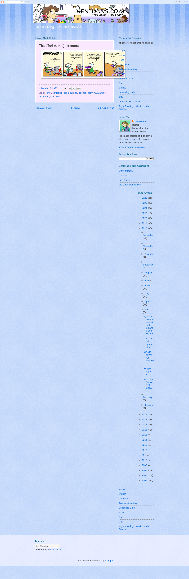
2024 (145, 208)
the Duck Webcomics (130, 184)
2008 (145, 470)
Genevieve (140, 121)
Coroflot (123, 175)
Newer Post (43, 108)
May (147, 293)
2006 (145, 480)
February (147, 397)
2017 (145, 424)
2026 (145, 197)
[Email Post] (65, 88)
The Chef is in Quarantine (149, 342)
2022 (145, 218)
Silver (122, 73)
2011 (144, 455)
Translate (57, 549)
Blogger (109, 560)
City (121, 97)
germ (90, 92)
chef (49, 92)
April (147, 301)
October (149, 254)
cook (66, 92)
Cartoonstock (126, 170)
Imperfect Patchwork (129, 101)
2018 (145, 419)
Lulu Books (124, 180)
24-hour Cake (126, 78)
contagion (57, 92)
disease (82, 92)
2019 (145, 414)
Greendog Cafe (127, 92)
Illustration (124, 64)
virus (58, 96)
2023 (145, 213)
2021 (145, 223)
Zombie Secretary (128, 69)
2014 (145, 439)
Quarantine (100, 92)
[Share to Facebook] (77, 88)
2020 (145, 228)
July (147, 280)
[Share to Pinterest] (80, 88)
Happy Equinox (148, 371)
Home (75, 108)
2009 (145, 465)
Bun (121, 83)
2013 (145, 444)
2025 (145, 203)
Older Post (106, 108)
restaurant (44, 96)
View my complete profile (132, 147)
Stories (122, 87)
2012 (145, 450)
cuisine (73, 92)
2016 (145, 429)
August (148, 272)
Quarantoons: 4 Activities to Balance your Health (149, 325)
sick (52, 96)
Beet (121, 60)
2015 (145, 434)
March (148, 309)
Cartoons (123, 498)
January (149, 405)
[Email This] (70, 88)
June (147, 285)
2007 (145, 475)
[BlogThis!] (72, 88)
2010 (145, 460)
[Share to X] (75, 88)
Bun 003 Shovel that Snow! (148, 383)
